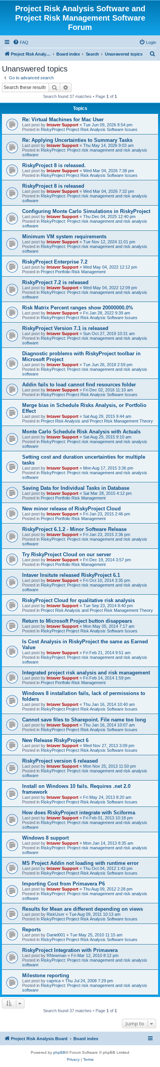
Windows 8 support (45, 838)
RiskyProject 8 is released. (54, 165)
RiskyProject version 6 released (60, 761)
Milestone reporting (45, 975)
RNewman (56, 955)
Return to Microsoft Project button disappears (77, 621)
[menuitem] (20, 42)
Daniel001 (56, 935)
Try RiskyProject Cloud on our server (66, 554)
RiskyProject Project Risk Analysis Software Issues (89, 129)
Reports (31, 930)
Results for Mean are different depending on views (82, 909)
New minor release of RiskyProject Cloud (71, 509)
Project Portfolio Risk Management (73, 271)
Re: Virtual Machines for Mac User (63, 119)
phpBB (59, 1052)
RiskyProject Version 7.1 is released (65, 328)
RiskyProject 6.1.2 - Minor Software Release (74, 529)
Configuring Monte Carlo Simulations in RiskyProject (86, 211)
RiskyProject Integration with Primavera (70, 950)
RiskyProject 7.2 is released (55, 282)
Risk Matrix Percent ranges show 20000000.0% (77, 308)
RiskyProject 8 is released (53, 186)
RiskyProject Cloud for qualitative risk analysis (78, 600)
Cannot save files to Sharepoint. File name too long (84, 720)
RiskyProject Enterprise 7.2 (54, 262)
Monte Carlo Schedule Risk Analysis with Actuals (81, 432)
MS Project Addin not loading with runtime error (80, 863)
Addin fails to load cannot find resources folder (79, 385)
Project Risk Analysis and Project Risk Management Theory (97, 421)
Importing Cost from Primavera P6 (63, 884)
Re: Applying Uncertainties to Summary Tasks (77, 140)
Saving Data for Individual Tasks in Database (75, 488)
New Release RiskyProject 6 (55, 740)
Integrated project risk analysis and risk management (86, 673)
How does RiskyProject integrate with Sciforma (78, 813)
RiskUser (55, 914)
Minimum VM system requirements (64, 236)
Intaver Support (62, 124)
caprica (54, 980)
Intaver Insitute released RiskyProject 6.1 (71, 575)
